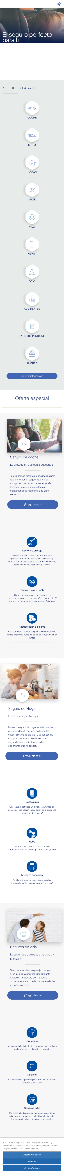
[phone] (60, 4)
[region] (32, 1155)
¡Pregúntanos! (33, 504)
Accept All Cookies (32, 1154)
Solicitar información (32, 376)
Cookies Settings (31, 1168)
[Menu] (4, 4)
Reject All (32, 1161)
